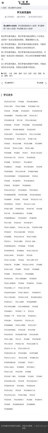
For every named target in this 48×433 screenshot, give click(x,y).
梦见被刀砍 (7, 265)
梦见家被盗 (21, 246)
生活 (25, 73)
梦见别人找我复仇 (9, 227)
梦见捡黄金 (20, 386)
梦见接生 (39, 283)
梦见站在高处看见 (35, 195)
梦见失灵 (18, 390)
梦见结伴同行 (18, 320)
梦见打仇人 (7, 241)
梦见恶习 (31, 362)
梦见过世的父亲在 (9, 395)
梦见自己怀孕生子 (9, 190)
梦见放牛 (18, 204)
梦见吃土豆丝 (21, 139)
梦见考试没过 (8, 390)
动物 (15, 73)
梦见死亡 (25, 153)
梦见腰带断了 (9, 83)
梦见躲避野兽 (8, 409)
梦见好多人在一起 (9, 348)
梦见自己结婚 (17, 143)
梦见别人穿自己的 (32, 251)
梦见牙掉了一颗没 (9, 376)
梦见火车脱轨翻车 (21, 279)
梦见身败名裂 (31, 157)
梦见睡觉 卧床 (34, 358)
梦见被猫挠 (7, 237)
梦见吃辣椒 (25, 125)
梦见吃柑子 (20, 255)
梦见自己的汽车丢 (9, 102)
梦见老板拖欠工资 (29, 390)
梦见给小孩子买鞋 (23, 288)
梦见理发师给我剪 (23, 176)
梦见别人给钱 (8, 269)
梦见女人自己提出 (9, 260)
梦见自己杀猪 (23, 358)
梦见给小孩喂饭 (20, 325)
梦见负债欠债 (8, 334)
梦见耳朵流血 (8, 279)
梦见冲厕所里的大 (18, 213)
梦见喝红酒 (30, 283)
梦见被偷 (21, 102)
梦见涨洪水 (7, 400)
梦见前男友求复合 (36, 297)
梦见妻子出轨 (19, 209)
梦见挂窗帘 (21, 362)
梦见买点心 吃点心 (10, 358)
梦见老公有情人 (9, 255)
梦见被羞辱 (35, 269)
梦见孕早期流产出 (21, 134)
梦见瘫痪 (28, 372)
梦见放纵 (31, 376)
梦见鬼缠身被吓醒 (9, 195)
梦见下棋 (7, 213)
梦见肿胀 (7, 274)
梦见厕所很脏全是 (9, 362)
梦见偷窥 (17, 199)
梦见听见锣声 (8, 134)
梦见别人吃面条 (31, 237)
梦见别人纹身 (8, 372)
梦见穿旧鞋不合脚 (21, 334)
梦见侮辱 (21, 283)
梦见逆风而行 (25, 111)
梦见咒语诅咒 (33, 190)
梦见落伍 (39, 376)
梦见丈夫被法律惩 (19, 232)
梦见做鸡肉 (32, 279)
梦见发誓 (25, 199)
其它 (11, 76)
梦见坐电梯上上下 (9, 288)
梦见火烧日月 (8, 344)
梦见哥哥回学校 (9, 251)
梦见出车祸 (21, 330)
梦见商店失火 (32, 316)
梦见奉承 (7, 130)
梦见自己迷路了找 (32, 344)
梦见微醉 (26, 339)
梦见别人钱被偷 (20, 106)
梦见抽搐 (7, 162)
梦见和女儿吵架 (23, 297)
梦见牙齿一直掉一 (30, 241)
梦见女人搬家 (8, 339)
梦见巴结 (31, 232)
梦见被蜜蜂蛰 (8, 325)
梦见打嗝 (21, 381)
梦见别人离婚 (29, 148)
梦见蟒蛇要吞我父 (9, 218)
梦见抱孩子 (7, 232)
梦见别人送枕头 (9, 367)
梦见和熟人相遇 (37, 227)
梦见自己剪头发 (19, 237)
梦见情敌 (29, 213)
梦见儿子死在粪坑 (9, 297)
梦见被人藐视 (8, 209)
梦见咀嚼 (7, 404)
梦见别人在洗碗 (17, 148)
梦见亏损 (19, 120)
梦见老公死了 (33, 116)
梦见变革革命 (22, 218)
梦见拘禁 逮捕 (22, 195)
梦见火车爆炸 (19, 302)
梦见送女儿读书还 (28, 265)
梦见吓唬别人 (31, 367)
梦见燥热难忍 (26, 185)
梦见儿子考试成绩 (35, 134)
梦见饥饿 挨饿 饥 (29, 181)
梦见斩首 (7, 185)
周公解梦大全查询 (14, 8)
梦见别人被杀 (8, 106)
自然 (30, 73)
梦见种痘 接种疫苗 (18, 130)
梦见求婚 (39, 209)
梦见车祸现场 (22, 190)
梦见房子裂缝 (22, 395)
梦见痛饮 (18, 269)
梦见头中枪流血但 (30, 120)
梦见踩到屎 (7, 125)
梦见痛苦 (18, 167)
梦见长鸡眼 (31, 330)
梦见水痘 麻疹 (33, 334)
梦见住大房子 (32, 325)
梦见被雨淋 (7, 199)
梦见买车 (21, 157)
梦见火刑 (18, 339)
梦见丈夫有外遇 (20, 171)
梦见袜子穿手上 (17, 274)
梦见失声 (32, 395)
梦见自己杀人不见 (36, 199)
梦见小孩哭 (7, 223)
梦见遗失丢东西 (9, 386)
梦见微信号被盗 (33, 171)
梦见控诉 (26, 269)
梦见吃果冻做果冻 (32, 102)
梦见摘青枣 (20, 367)
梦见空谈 (31, 311)
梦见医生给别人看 (9, 353)
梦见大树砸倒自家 (23, 306)
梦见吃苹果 (18, 372)
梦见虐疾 (29, 400)
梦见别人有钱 (21, 316)
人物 (10, 73)
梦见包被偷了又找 (33, 106)
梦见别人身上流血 (23, 227)
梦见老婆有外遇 (9, 120)
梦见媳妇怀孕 (36, 293)
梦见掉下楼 (30, 209)
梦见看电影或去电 (9, 246)
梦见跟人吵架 (32, 139)
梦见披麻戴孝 (8, 116)
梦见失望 (7, 111)
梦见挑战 (7, 143)
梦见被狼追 (20, 251)
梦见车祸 (29, 255)
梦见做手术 (38, 400)
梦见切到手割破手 (9, 176)
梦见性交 (35, 176)
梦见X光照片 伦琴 (32, 260)
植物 (6, 76)
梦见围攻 (17, 153)
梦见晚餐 (20, 29)
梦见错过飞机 (19, 344)
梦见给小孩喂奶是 (9, 283)
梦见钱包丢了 (17, 162)
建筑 (39, 73)
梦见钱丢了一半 (20, 311)
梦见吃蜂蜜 (7, 153)
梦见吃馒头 (7, 320)
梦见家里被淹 (8, 171)
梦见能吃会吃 (31, 386)
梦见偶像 (15, 111)
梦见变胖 (17, 125)
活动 (34, 73)
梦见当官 (7, 148)
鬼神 (20, 73)
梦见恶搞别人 (8, 311)
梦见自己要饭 (18, 241)
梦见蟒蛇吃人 (8, 167)
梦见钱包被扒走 (9, 139)
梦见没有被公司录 (9, 381)
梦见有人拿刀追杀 (36, 153)
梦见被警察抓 (31, 404)
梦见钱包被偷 (22, 353)
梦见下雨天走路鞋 (9, 306)
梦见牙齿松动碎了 (32, 381)
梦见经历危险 (31, 130)
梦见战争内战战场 (9, 293)
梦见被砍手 (16, 185)
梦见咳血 (21, 260)
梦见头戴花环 (28, 162)
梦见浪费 (31, 246)
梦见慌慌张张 (8, 204)
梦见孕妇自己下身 (9, 157)
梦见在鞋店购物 (37, 125)
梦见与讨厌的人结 (23, 348)
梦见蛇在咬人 (8, 302)
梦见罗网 (39, 167)
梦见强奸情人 (17, 181)
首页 (4, 8)
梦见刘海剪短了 (19, 400)
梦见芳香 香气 (28, 223)
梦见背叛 (7, 181)
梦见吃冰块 (17, 223)
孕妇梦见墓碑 (33, 353)
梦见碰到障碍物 (31, 302)
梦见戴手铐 (32, 218)
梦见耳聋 (35, 306)
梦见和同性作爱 (37, 111)
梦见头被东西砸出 (9, 330)
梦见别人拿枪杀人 (23, 293)
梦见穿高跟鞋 (29, 274)
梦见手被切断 (36, 339)
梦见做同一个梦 (9, 316)
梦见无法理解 (28, 143)
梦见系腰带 (38, 143)
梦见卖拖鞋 (21, 376)
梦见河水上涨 (29, 320)
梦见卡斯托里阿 (29, 167)
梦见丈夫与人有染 (29, 204)
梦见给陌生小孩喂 (21, 116)
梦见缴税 (39, 265)
